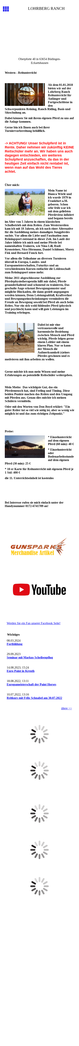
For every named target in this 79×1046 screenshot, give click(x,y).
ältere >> (66, 708)
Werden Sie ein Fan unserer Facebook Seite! (33, 623)
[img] (39, 36)
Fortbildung (14, 644)
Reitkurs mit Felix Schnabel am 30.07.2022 (34, 698)
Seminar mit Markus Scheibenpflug (30, 657)
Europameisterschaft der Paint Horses (31, 684)
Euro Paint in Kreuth (21, 671)
